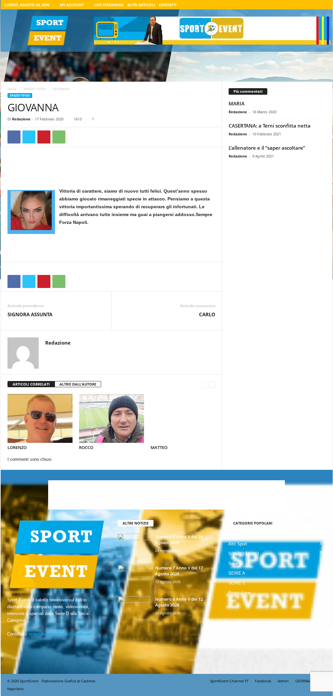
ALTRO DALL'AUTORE (78, 384)
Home (12, 89)
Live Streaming (109, 4)
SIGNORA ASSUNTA (29, 314)
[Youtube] (324, 4)
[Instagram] (304, 4)
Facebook (263, 680)
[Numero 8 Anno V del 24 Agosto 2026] (134, 546)
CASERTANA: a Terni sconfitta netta (270, 125)
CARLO (207, 314)
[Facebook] (294, 4)
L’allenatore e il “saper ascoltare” (267, 147)
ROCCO (86, 447)
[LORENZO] (40, 418)
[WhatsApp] (58, 136)
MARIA (237, 103)
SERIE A (236, 573)
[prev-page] (204, 384)
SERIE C (237, 582)
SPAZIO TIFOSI (35, 89)
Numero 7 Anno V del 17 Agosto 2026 (179, 571)
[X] (314, 4)
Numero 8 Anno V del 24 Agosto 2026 (179, 539)
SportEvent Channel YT (229, 680)
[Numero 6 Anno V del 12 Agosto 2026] (134, 608)
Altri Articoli (141, 4)
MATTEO (159, 447)
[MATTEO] (183, 418)
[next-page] (212, 384)
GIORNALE (239, 534)
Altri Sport (237, 543)
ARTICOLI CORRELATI (31, 384)
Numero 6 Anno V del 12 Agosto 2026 (179, 602)
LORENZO (17, 447)
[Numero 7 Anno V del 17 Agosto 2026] (134, 577)
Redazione (21, 118)
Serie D (235, 563)
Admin (283, 680)
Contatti (168, 4)
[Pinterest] (43, 136)
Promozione (239, 592)
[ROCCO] (111, 418)
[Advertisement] (111, 170)
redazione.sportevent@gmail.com (60, 634)
